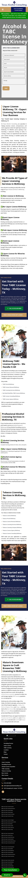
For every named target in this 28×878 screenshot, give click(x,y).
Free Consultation (10, 869)
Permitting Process (8, 743)
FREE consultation (5, 13)
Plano (11, 707)
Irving (17, 707)
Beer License (5, 773)
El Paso (23, 718)
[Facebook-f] (3, 792)
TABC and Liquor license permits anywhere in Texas (14, 800)
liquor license (6, 711)
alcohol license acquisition (8, 694)
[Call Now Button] (25, 875)
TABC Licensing (7, 747)
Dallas (20, 705)
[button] (2, 9)
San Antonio (9, 718)
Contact (5, 754)
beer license (10, 709)
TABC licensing (16, 696)
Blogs (5, 752)
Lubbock (6, 720)
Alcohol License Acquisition (8, 766)
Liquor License (7, 745)
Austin (17, 718)
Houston (3, 718)
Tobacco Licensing (6, 771)
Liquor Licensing (6, 762)
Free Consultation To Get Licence (18, 9)
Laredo (17, 720)
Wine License (5, 775)
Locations (6, 750)
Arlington (7, 707)
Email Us (7, 875)
